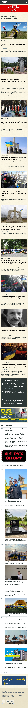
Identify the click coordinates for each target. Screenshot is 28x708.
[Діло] (4, 2)
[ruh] (14, 462)
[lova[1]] (14, 684)
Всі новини (4, 672)
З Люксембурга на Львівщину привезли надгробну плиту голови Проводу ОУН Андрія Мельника (14, 393)
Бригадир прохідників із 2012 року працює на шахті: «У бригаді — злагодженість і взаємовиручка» (14, 385)
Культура (3, 76)
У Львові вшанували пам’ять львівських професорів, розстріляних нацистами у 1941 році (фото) (14, 262)
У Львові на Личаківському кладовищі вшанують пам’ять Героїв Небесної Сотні (14, 122)
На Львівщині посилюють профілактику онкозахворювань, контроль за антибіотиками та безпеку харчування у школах (16, 583)
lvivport (12, 696)
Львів (2, 40)
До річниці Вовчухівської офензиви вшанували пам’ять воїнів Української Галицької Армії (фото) (13, 159)
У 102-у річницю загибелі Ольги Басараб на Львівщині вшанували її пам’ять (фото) (13, 193)
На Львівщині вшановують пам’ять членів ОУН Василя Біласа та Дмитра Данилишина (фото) (14, 365)
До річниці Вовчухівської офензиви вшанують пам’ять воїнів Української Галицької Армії (13, 228)
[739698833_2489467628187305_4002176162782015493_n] (14, 12)
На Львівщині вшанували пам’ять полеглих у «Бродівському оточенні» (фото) (13, 44)
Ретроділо (6, 258)
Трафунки (6, 118)
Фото (5, 40)
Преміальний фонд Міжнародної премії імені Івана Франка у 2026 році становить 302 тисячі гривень (15, 667)
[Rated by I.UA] (16, 703)
